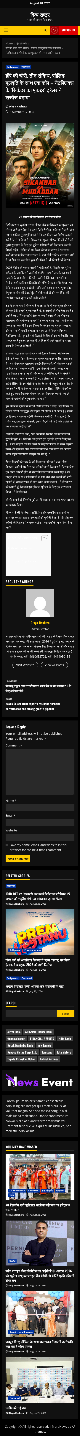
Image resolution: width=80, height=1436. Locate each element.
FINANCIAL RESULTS (42, 1038)
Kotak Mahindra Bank (20, 1045)
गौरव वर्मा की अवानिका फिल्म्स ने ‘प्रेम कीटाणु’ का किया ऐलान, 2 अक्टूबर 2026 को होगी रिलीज (38, 962)
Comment (14, 745)
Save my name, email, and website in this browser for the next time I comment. (38, 847)
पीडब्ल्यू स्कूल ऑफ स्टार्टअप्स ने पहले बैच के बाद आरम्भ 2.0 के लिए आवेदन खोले (38, 686)
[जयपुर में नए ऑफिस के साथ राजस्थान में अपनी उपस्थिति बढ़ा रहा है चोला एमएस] (40, 1314)
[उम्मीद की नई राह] (40, 1380)
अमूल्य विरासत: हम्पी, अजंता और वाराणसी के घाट (35, 986)
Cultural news (17, 1190)
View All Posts (54, 665)
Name (11, 801)
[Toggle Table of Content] (43, 538)
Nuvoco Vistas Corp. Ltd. (22, 1052)
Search (11, 1003)
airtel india (13, 1032)
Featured (27, 978)
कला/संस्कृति (47, 1190)
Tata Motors (64, 1052)
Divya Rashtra (18, 106)
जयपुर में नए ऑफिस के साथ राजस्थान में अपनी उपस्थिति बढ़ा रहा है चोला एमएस (39, 1344)
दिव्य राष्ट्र (40, 14)
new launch (44, 1045)
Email (11, 816)
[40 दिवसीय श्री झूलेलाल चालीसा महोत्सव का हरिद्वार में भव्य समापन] (40, 1177)
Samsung (46, 1052)
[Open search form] (45, 30)
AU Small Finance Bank (38, 1032)
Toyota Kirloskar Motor (21, 1059)
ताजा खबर (60, 1190)
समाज (11, 1195)
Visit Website (25, 665)
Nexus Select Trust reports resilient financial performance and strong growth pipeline (33, 704)
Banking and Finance (21, 1332)
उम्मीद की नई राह (16, 1407)
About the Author (21, 548)
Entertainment (32, 950)
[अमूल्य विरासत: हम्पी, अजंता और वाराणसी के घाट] (40, 978)
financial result (16, 1038)
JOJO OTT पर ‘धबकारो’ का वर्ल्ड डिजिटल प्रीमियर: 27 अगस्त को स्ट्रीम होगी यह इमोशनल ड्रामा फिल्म (38, 896)
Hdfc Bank (65, 1038)
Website (11, 830)
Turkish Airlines (49, 1059)
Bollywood (12, 67)
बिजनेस (12, 1261)
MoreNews (59, 1427)
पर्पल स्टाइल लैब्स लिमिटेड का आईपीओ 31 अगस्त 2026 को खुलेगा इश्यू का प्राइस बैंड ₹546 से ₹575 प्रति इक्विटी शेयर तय (40, 1275)
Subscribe (68, 30)
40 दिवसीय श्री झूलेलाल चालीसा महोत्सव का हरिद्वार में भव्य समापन (38, 1207)
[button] (6, 30)
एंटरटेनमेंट (26, 67)
